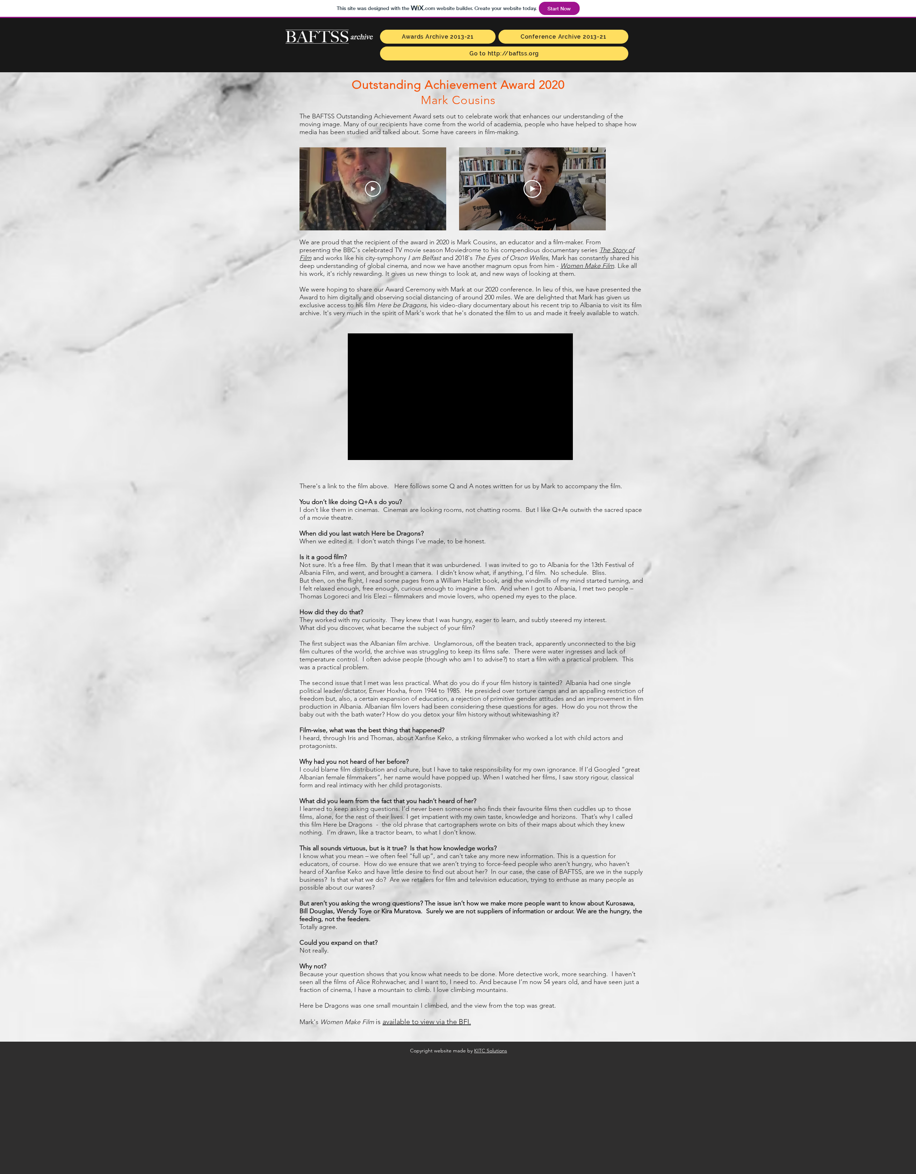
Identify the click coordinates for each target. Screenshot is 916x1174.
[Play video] (373, 189)
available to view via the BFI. (427, 1021)
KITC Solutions (490, 1050)
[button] (438, 37)
